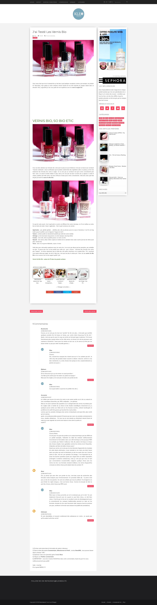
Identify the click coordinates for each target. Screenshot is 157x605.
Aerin (110, 120)
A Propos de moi (63, 2)
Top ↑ (124, 602)
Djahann (43, 369)
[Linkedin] (102, 108)
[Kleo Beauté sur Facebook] (108, 2)
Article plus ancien (89, 311)
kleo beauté (43, 602)
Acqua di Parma (119, 118)
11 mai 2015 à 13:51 (46, 473)
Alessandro (102, 122)
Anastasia (102, 125)
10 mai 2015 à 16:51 (46, 331)
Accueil (32, 2)
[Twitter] (107, 108)
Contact (38, 2)
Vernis (35, 37)
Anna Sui (108, 125)
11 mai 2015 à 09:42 (54, 352)
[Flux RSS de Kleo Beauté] (112, 2)
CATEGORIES (81, 2)
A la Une (111, 118)
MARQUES (72, 2)
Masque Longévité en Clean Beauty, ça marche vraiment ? (117, 144)
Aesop (115, 120)
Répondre (90, 345)
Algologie (114, 122)
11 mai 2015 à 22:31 (46, 514)
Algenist (109, 122)
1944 (100, 118)
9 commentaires (50, 36)
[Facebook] (112, 108)
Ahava (120, 120)
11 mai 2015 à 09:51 (54, 431)
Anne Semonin (116, 125)
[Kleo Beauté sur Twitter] (106, 2)
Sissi (42, 471)
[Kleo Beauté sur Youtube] (110, 2)
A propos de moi (117, 602)
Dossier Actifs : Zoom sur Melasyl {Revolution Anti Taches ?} (117, 179)
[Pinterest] (118, 108)
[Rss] (123, 108)
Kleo (35, 36)
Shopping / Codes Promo (50, 2)
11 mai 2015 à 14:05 (54, 493)
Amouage (121, 122)
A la (107, 118)
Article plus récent (36, 311)
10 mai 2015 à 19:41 (46, 371)
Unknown (44, 512)
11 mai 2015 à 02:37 (46, 397)
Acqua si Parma (103, 120)
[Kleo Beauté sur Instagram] (104, 2)
